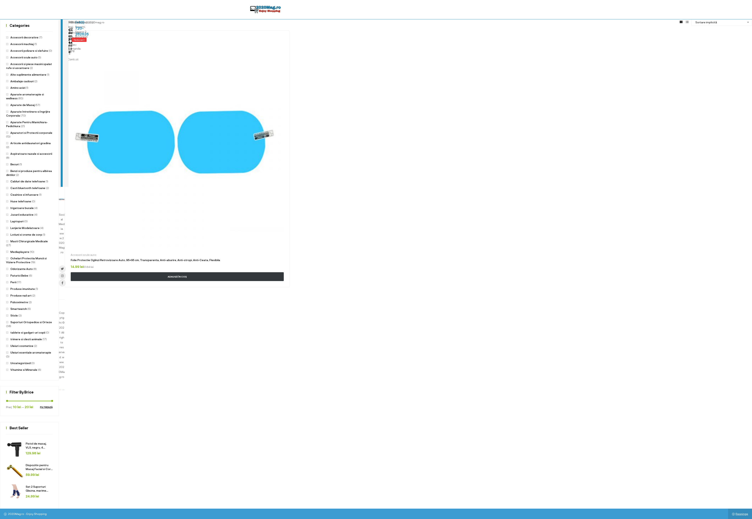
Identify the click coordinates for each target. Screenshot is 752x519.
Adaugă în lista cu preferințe (281, 39)
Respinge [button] (742, 513)
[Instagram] (62, 275)
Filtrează (46, 407)
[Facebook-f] (62, 283)
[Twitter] (62, 268)
